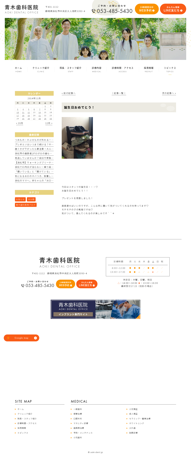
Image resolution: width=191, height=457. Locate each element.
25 (23, 118)
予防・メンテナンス (83, 432)
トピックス (23, 432)
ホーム (21, 409)
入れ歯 (132, 428)
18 (23, 115)
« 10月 (19, 123)
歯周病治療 (79, 428)
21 (40, 115)
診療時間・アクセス (27, 423)
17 (18, 115)
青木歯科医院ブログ (25, 204)
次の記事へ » (169, 93)
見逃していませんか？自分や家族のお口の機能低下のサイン (47, 157)
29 (45, 118)
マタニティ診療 (81, 423)
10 (18, 112)
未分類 (31, 199)
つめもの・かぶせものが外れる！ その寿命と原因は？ (44, 139)
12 (29, 112)
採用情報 (22, 428)
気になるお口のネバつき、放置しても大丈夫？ (40, 176)
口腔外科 (78, 418)
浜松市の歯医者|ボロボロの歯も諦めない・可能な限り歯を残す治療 (51, 153)
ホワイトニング (136, 423)
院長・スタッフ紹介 (27, 418)
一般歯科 (78, 409)
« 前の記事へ (69, 93)
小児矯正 (133, 409)
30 (51, 118)
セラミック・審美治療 (140, 418)
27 (34, 118)
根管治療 (78, 413)
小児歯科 (78, 437)
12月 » (48, 123)
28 (40, 118)
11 (23, 112)
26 (29, 118)
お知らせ (20, 199)
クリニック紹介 (25, 413)
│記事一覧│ (119, 93)
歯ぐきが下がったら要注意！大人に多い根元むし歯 (43, 148)
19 (29, 115)
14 (40, 112)
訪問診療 (133, 432)
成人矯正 (133, 413)
